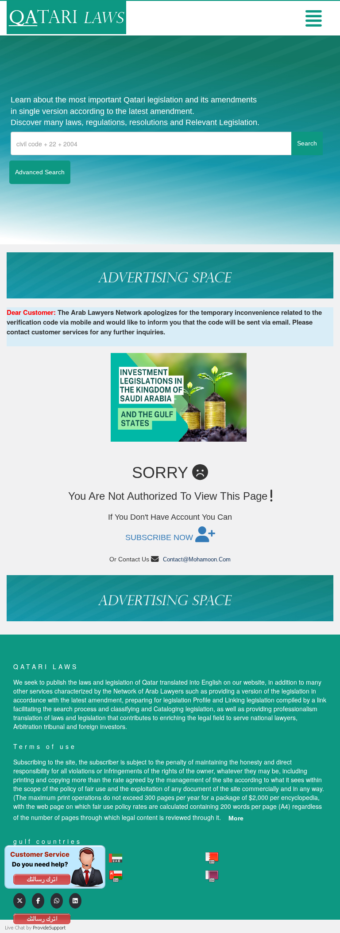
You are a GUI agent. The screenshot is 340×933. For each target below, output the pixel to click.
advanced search (40, 172)
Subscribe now (160, 537)
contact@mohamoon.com (197, 559)
